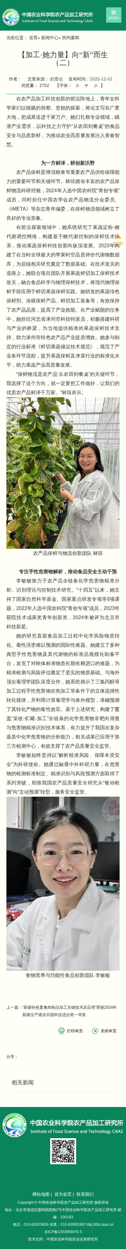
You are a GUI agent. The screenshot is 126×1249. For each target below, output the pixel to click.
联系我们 (85, 1194)
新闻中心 (49, 37)
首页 (33, 37)
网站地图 (41, 1194)
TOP (118, 244)
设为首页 (63, 1194)
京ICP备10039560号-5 (63, 1232)
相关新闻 (23, 1082)
